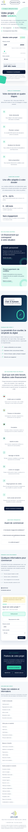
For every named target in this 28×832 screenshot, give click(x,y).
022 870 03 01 (7, 672)
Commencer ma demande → (14, 72)
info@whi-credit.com (19, 672)
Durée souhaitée (6, 56)
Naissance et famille (6, 757)
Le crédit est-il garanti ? (14, 542)
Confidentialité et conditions (7, 802)
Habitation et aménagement (7, 749)
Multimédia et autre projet (7, 774)
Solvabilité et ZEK (5, 796)
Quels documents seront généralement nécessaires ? (14, 536)
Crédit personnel (5, 704)
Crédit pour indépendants (7, 788)
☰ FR (24, 2)
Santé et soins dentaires (7, 760)
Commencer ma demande (14, 667)
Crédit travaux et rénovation (7, 746)
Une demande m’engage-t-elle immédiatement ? (14, 530)
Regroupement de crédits (7, 707)
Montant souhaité (6, 41)
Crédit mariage (5, 754)
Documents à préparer (6, 793)
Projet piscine (5, 752)
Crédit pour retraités (6, 791)
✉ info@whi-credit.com (6, 590)
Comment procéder (6, 777)
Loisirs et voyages (6, 771)
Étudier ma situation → (8, 281)
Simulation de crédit (6, 709)
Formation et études (6, 769)
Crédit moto (4, 729)
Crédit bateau (5, 732)
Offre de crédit (5, 712)
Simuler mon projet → (7, 257)
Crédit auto (4, 726)
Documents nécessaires (7, 717)
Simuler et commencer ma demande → (14, 508)
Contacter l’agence (6, 780)
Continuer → (21, 637)
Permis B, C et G (5, 782)
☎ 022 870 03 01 (4, 588)
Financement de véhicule (7, 735)
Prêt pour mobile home (6, 737)
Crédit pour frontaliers (6, 785)
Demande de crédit (15, 2)
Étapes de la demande (6, 799)
